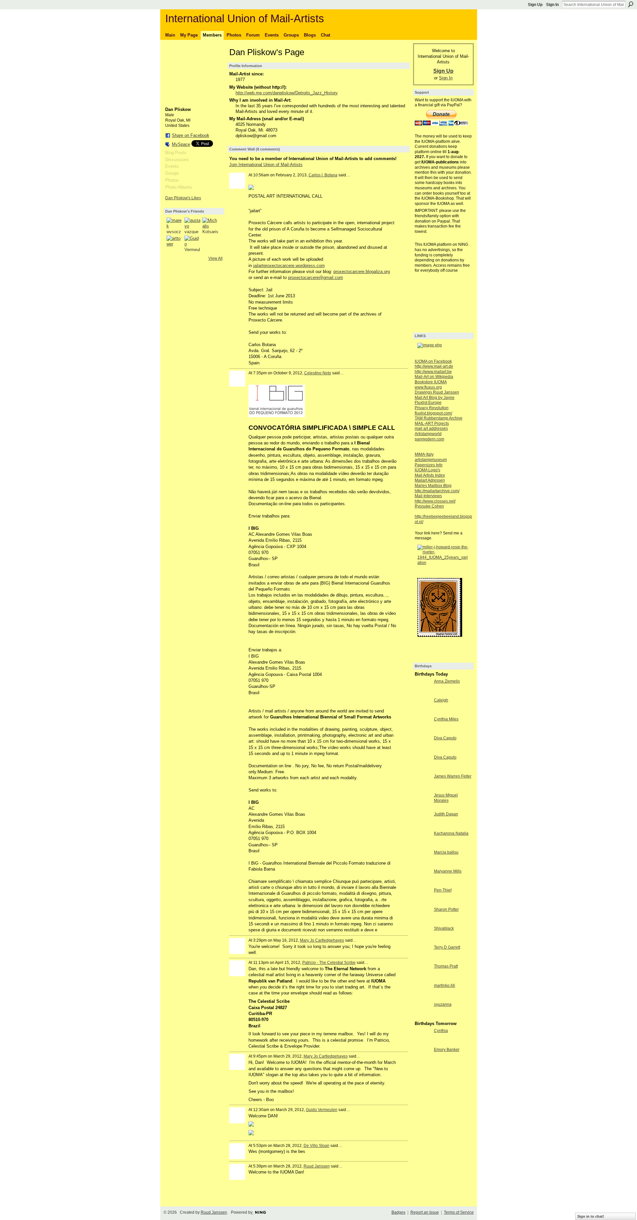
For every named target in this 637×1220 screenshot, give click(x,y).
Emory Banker (447, 1049)
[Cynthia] (423, 1042)
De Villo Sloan (316, 1145)
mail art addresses (431, 428)
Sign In (552, 4)
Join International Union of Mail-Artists (266, 164)
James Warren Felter (452, 776)
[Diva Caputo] (423, 750)
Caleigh (441, 700)
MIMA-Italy (424, 454)
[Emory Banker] (423, 1061)
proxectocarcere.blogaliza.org (361, 271)
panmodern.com (429, 439)
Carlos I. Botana (323, 175)
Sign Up (535, 4)
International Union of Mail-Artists (244, 18)
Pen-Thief (443, 890)
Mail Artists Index (430, 475)
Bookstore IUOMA (431, 382)
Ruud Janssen (317, 1166)
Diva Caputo (445, 738)
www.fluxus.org (428, 387)
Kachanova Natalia (451, 833)
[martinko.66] (423, 997)
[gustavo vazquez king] (192, 226)
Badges (398, 1212)
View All (215, 258)
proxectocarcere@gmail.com (315, 277)
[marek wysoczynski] (174, 226)
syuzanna (443, 1004)
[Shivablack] (423, 940)
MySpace (181, 144)
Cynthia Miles (446, 719)
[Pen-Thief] (423, 902)
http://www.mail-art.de (434, 366)
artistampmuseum (431, 459)
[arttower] (174, 243)
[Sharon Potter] (423, 921)
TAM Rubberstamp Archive (438, 418)
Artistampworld (428, 433)
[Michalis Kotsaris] (210, 226)
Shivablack (444, 928)
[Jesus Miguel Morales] (423, 807)
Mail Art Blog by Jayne (435, 397)
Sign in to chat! (590, 1216)
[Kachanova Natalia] (423, 845)
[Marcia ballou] (423, 864)
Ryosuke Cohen (429, 506)
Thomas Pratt (446, 966)
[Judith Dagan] (423, 826)
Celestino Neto (317, 373)
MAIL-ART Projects (432, 423)
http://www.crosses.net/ (435, 501)
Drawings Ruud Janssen (437, 392)
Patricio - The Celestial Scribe (329, 962)
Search (630, 4)
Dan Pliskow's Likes (183, 198)
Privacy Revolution (432, 408)
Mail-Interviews (428, 496)
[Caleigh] (423, 712)
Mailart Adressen (430, 480)
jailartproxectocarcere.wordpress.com (289, 265)
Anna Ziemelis (447, 681)
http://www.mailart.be (433, 371)
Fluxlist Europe (428, 402)
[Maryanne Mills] (423, 883)
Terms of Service (459, 1212)
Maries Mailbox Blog (433, 485)
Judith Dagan (446, 814)
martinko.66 (444, 985)
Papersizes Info (429, 465)
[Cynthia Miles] (423, 731)
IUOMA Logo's (427, 470)
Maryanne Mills (447, 871)
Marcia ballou (446, 852)
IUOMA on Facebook (433, 361)
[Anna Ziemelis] (423, 693)
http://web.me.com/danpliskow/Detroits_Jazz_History (287, 92)
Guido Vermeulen (321, 1109)
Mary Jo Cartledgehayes (322, 940)
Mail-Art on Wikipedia (434, 376)
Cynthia (441, 1030)
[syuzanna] (423, 1016)
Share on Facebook (190, 135)
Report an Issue (424, 1212)
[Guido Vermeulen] (192, 243)
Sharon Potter (446, 909)
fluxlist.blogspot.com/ (433, 413)
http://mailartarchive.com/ (437, 491)
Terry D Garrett (447, 947)
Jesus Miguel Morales (446, 798)
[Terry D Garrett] (423, 959)
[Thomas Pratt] (423, 978)
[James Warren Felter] (423, 788)
